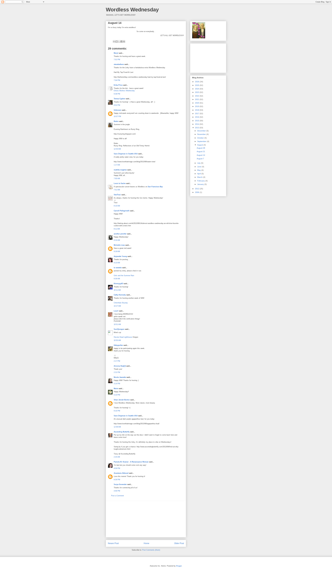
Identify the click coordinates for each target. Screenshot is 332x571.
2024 (197, 89)
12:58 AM (117, 427)
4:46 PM (117, 491)
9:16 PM (117, 411)
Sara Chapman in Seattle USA (126, 154)
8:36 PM (117, 480)
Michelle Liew (119, 245)
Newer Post (113, 543)
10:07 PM (117, 116)
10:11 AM (117, 290)
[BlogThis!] (116, 41)
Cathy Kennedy (120, 295)
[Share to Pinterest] (124, 41)
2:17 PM (117, 361)
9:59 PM (117, 468)
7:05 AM (117, 178)
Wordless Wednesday (132, 9)
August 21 (201, 151)
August (200, 145)
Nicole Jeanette (120, 377)
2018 (197, 110)
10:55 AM (117, 340)
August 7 (200, 159)
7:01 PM (117, 60)
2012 (197, 189)
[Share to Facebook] (121, 41)
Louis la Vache (120, 183)
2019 (197, 106)
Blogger (179, 566)
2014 (197, 124)
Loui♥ (116, 311)
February (201, 181)
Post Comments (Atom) (151, 550)
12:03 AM (117, 149)
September (202, 141)
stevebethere (119, 64)
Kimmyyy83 (118, 284)
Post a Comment (117, 496)
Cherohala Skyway (121, 303)
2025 (197, 85)
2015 (197, 121)
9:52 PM (117, 105)
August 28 (201, 148)
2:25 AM (117, 457)
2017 (197, 113)
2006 (197, 192)
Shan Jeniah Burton (122, 400)
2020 (197, 103)
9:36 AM (117, 279)
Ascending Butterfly (122, 432)
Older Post (179, 543)
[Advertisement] (145, 519)
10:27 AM (117, 306)
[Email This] (114, 41)
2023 (197, 92)
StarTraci (117, 195)
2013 (197, 128)
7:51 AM (117, 190)
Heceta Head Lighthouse (123, 337)
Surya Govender (120, 484)
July (199, 163)
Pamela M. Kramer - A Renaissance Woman (131, 462)
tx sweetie (118, 268)
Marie (116, 388)
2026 (197, 82)
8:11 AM (117, 229)
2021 (197, 99)
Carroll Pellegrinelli (121, 211)
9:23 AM (117, 263)
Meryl (116, 53)
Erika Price (118, 85)
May (199, 170)
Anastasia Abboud (121, 473)
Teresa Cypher (119, 99)
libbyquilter (118, 345)
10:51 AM (117, 324)
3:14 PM (117, 384)
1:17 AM (117, 165)
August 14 (201, 155)
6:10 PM (117, 395)
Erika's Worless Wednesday (124, 91)
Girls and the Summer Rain (124, 275)
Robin (116, 121)
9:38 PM (117, 94)
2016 (197, 117)
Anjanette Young (120, 256)
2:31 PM (117, 372)
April (199, 174)
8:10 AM (117, 206)
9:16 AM (117, 240)
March (200, 177)
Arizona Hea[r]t (120, 366)
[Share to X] (119, 41)
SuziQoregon (119, 329)
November (201, 134)
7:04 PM (117, 80)
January (200, 184)
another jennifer (120, 234)
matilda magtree (120, 170)
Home (146, 543)
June (199, 167)
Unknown (117, 110)
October (200, 138)
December (201, 131)
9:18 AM (117, 251)
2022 (197, 96)
